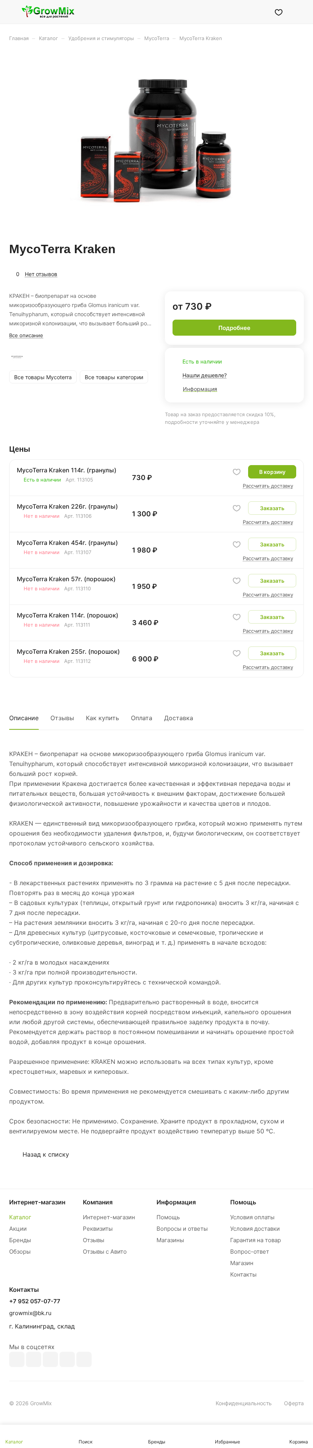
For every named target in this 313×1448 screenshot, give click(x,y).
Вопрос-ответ (249, 1251)
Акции (18, 1228)
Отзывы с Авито (105, 1251)
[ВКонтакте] (16, 1359)
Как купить (102, 718)
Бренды (20, 1240)
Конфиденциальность (244, 1403)
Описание (24, 718)
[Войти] (259, 12)
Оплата (141, 718)
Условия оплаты (252, 1217)
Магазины (170, 1240)
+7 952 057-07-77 (34, 1301)
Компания (98, 1202)
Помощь (168, 1217)
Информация (176, 1202)
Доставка (178, 718)
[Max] (33, 1359)
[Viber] (67, 1359)
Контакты (243, 1274)
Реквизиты (98, 1228)
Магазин (241, 1263)
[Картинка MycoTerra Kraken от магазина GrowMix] (156, 141)
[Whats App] (84, 1359)
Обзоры (20, 1251)
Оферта (294, 1403)
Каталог (20, 1217)
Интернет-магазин (109, 1217)
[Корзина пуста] (299, 12)
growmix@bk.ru (30, 1313)
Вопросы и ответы (182, 1228)
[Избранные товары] (278, 12)
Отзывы (62, 718)
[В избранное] (236, 472)
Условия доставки (255, 1228)
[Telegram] (50, 1359)
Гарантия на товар (255, 1240)
